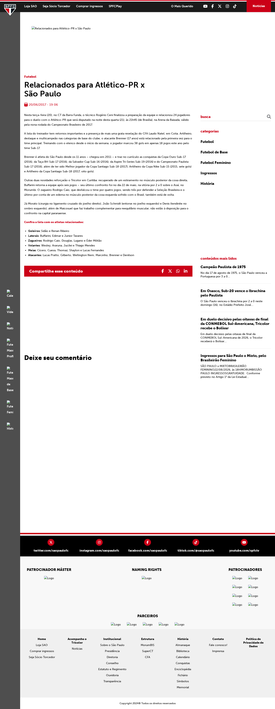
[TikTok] (235, 6)
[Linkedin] (185, 271)
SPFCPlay (115, 6)
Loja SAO (30, 6)
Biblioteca (182, 651)
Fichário (183, 675)
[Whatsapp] (178, 271)
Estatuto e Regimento (112, 669)
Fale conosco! (218, 645)
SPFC (10, 10)
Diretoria (112, 657)
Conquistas (183, 663)
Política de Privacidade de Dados (253, 642)
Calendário (183, 657)
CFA (147, 657)
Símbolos (183, 681)
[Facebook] (212, 6)
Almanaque (183, 645)
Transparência (112, 681)
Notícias (259, 6)
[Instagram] (227, 6)
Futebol (30, 77)
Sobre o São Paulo (112, 645)
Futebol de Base (214, 152)
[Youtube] (205, 6)
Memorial (183, 687)
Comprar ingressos (89, 6)
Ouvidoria (112, 675)
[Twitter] (220, 6)
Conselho (112, 663)
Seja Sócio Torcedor (56, 6)
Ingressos (209, 173)
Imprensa (218, 651)
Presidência (112, 651)
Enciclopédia (183, 669)
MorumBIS (147, 645)
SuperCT (147, 651)
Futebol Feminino (216, 162)
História (207, 183)
